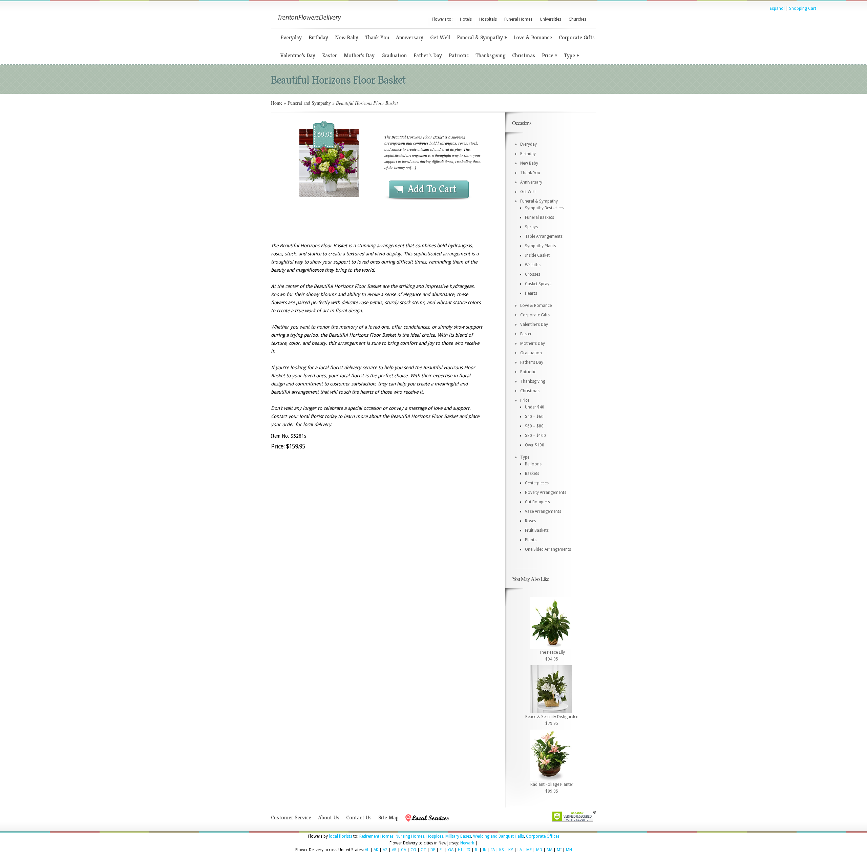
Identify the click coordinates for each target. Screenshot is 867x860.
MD (539, 849)
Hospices (434, 836)
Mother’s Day (359, 55)
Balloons (533, 464)
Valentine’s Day (297, 55)
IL (476, 849)
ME (529, 849)
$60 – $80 (534, 426)
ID (468, 849)
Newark (467, 843)
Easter (329, 55)
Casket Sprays (538, 283)
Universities (550, 19)
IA (493, 849)
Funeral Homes (518, 19)
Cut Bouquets (537, 502)
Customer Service (291, 817)
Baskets (532, 473)
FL (442, 849)
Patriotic (459, 55)
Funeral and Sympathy (309, 103)
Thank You (377, 37)
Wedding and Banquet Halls (498, 836)
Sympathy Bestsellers (544, 208)
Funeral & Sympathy (482, 37)
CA (403, 849)
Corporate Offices (542, 836)
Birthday (318, 37)
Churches (577, 19)
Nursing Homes (410, 836)
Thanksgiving (490, 55)
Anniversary (409, 37)
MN (569, 849)
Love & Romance (532, 37)
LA (519, 849)
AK (376, 849)
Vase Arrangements (543, 511)
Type (571, 55)
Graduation (394, 55)
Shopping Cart (802, 8)
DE (432, 849)
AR (394, 849)
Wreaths (533, 265)
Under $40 (534, 407)
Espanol (777, 8)
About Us (328, 817)
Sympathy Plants (540, 246)
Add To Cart (432, 189)
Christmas (523, 55)
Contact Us (359, 817)
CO (413, 849)
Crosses (532, 274)
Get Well (440, 37)
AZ (385, 849)
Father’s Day (428, 55)
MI (559, 849)
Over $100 (534, 445)
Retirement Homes (376, 836)
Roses (530, 521)
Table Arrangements (544, 236)
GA (450, 849)
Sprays (531, 227)
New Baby (346, 37)
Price (549, 55)
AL (367, 849)
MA (549, 849)
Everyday (291, 37)
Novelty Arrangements (545, 492)
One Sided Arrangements (548, 549)
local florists (340, 836)
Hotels (466, 19)
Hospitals (488, 19)
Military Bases (458, 836)
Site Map (388, 817)
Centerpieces (537, 483)
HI (460, 849)
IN (485, 849)
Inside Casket (537, 255)
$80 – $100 (535, 435)
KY (510, 849)
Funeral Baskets (539, 217)
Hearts (531, 293)
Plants (530, 540)
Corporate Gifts (577, 37)
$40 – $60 (534, 416)
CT (423, 849)
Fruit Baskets (537, 530)
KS (501, 849)
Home (276, 103)
